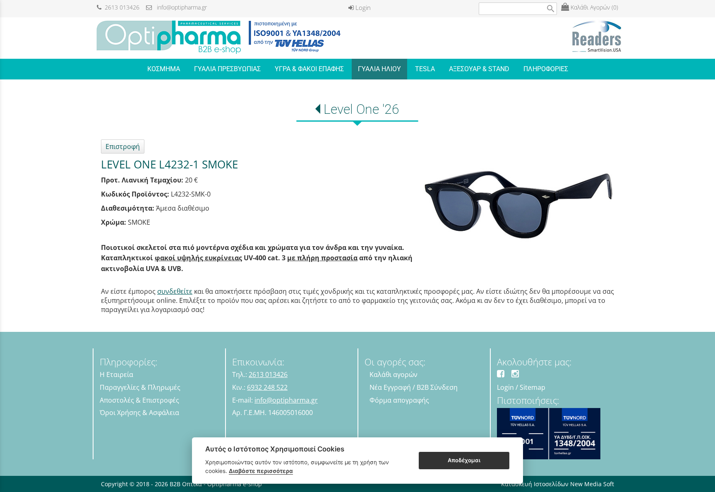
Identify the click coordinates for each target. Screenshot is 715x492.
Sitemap (532, 387)
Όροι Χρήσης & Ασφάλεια (139, 412)
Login (362, 7)
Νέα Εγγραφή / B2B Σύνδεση (413, 387)
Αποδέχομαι (464, 460)
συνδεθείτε (174, 291)
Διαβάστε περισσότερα (261, 471)
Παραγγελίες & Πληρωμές (140, 387)
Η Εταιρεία (116, 374)
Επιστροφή (123, 146)
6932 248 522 (267, 387)
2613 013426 (120, 7)
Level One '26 (361, 109)
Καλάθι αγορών (393, 374)
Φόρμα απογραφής (399, 400)
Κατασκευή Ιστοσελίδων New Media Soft (557, 484)
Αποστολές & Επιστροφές (139, 400)
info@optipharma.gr (179, 7)
